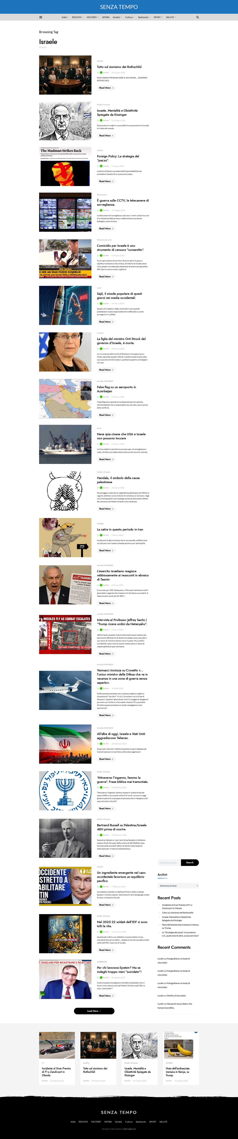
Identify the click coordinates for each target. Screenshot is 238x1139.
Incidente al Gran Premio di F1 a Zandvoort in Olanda (177, 906)
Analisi (100, 61)
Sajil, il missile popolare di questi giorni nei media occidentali (119, 295)
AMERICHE (102, 961)
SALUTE (170, 17)
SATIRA (105, 17)
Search (190, 862)
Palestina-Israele (104, 239)
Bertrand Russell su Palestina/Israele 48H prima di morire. (122, 827)
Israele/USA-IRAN (105, 381)
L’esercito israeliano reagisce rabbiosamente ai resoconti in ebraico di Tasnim (123, 575)
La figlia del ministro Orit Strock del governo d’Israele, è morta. (121, 341)
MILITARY (92, 17)
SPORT (157, 17)
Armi (99, 288)
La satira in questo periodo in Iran (120, 529)
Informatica (102, 194)
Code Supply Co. (129, 1129)
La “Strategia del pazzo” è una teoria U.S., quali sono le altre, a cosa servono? (180, 934)
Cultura (128, 17)
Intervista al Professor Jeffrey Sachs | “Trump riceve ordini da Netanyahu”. (122, 622)
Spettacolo (143, 17)
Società (116, 17)
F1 (43, 1063)
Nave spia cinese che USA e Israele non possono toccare (121, 436)
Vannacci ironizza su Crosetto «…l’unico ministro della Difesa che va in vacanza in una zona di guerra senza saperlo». (122, 676)
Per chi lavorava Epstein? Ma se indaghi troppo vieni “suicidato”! (119, 969)
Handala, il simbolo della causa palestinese (118, 480)
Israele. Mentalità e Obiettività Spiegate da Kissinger (117, 112)
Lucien (106, 72)
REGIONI (76, 17)
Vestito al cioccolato (176, 995)
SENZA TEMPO (119, 7)
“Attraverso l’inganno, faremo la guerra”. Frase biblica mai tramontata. (122, 779)
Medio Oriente (103, 104)
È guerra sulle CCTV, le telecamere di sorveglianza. (123, 202)
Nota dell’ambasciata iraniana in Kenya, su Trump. (180, 926)
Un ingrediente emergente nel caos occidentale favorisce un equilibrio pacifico (121, 876)
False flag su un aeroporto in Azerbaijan (116, 389)
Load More (92, 1011)
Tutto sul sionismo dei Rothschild (119, 67)
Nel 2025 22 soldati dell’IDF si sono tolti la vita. (122, 924)
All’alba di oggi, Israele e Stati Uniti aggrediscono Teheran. (121, 736)
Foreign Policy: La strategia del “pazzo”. (118, 158)
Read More (105, 87)
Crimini (100, 333)
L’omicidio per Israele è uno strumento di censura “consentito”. (120, 247)
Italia (64, 17)
